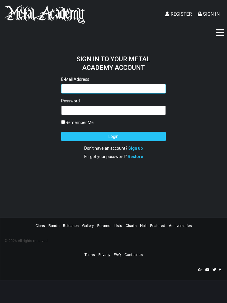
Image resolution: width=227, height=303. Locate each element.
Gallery (88, 225)
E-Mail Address (75, 79)
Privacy (104, 254)
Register (180, 14)
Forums (103, 225)
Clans (40, 225)
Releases (71, 225)
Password (70, 101)
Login (113, 136)
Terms (90, 254)
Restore (135, 156)
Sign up (135, 148)
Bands (53, 225)
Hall (143, 225)
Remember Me (80, 122)
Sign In (211, 14)
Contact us (133, 254)
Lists (118, 225)
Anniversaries (180, 225)
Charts (131, 225)
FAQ (117, 254)
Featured (157, 225)
